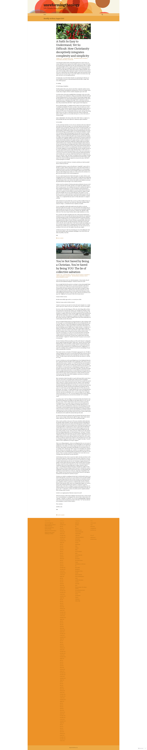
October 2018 (62, 615)
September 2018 (63, 617)
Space (76, 585)
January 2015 (62, 692)
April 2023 (62, 556)
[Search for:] (102, 14)
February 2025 (62, 531)
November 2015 (62, 674)
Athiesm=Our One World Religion (50, 530)
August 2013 (62, 722)
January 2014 (62, 713)
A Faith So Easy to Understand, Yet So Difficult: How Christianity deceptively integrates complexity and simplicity (72, 49)
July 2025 (61, 526)
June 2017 (61, 640)
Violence (76, 597)
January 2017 (62, 649)
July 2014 (61, 703)
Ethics (76, 546)
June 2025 (61, 528)
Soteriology (77, 583)
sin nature (66, 277)
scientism (77, 581)
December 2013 (62, 715)
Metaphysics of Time (79, 571)
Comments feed (93, 528)
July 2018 (61, 621)
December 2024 (62, 535)
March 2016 (62, 667)
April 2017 (62, 644)
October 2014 (62, 697)
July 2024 (61, 544)
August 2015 (62, 680)
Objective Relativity (78, 574)
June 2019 (61, 601)
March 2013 (62, 731)
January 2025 (62, 533)
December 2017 (62, 633)
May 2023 (61, 555)
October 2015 (62, 676)
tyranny (76, 593)
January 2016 (62, 671)
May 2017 (61, 642)
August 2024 (62, 542)
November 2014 (62, 696)
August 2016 (62, 658)
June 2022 (61, 562)
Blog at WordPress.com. (73, 747)
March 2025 (62, 530)
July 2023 (61, 551)
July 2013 (61, 724)
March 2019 (62, 606)
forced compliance (78, 551)
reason (72, 58)
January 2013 (62, 735)
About (45, 14)
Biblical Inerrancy (78, 530)
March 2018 (62, 628)
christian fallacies (59, 59)
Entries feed (92, 526)
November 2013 (62, 717)
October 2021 (62, 571)
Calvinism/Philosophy (79, 531)
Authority (77, 528)
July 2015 (61, 681)
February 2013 (62, 733)
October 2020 (62, 574)
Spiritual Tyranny (93, 539)
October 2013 (62, 719)
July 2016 (61, 660)
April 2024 (62, 549)
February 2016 (62, 669)
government (77, 558)
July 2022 (61, 560)
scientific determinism (79, 580)
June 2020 (61, 580)
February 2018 (62, 630)
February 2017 (62, 647)
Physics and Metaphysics (79, 576)
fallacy (66, 59)
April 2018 (62, 626)
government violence (79, 560)
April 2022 (62, 565)
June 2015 (61, 683)
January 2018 (62, 631)
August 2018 (62, 619)
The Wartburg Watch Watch (80, 590)
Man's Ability (77, 567)
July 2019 (61, 599)
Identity (76, 562)
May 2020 (61, 581)
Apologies (77, 524)
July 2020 (61, 578)
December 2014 (62, 694)
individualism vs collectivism (80, 564)
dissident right (77, 540)
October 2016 (62, 655)
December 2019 (62, 590)
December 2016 (62, 651)
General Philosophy (78, 555)
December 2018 (62, 612)
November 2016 (62, 653)
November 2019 (62, 592)
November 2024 (62, 537)
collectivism (73, 274)
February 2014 (62, 712)
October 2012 (62, 740)
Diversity (76, 542)
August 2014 (62, 701)
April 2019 (62, 605)
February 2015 (62, 690)
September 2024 (63, 540)
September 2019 (63, 596)
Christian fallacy (67, 58)
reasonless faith (70, 59)
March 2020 (62, 585)
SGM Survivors (93, 537)
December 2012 (62, 737)
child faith (77, 58)
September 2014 (63, 699)
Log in (91, 524)
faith (63, 59)
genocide (76, 556)
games (76, 553)
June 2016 (61, 662)
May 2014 (61, 706)
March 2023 (62, 558)
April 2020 (62, 583)
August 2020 (62, 576)
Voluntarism (77, 599)
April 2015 (62, 687)
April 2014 (62, 708)
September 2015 (63, 678)
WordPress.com (93, 530)
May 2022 (61, 564)
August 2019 (62, 597)
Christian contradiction (83, 58)
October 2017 (62, 635)
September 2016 (63, 656)
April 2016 (62, 665)
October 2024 (62, 539)
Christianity (82, 275)
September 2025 (63, 524)
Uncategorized (68, 275)
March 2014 (62, 710)
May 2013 (61, 728)
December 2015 (62, 672)
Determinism (77, 539)
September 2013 (63, 721)
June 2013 (61, 726)
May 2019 (61, 603)
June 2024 (61, 546)
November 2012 (62, 738)
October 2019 (62, 594)
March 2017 (62, 646)
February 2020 (62, 587)
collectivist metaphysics (79, 274)
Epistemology (77, 544)
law (75, 565)
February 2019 (62, 608)
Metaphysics (63, 275)
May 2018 (61, 624)
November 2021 (62, 569)
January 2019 (62, 610)
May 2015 (61, 685)
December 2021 (62, 567)
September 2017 (63, 637)
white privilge (77, 600)
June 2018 (61, 622)
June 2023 (61, 553)
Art (75, 526)
